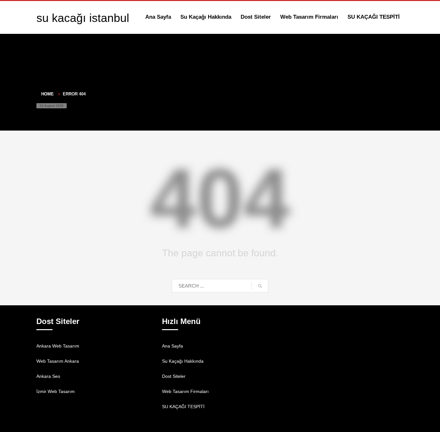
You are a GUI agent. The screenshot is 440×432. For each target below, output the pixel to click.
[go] (260, 286)
